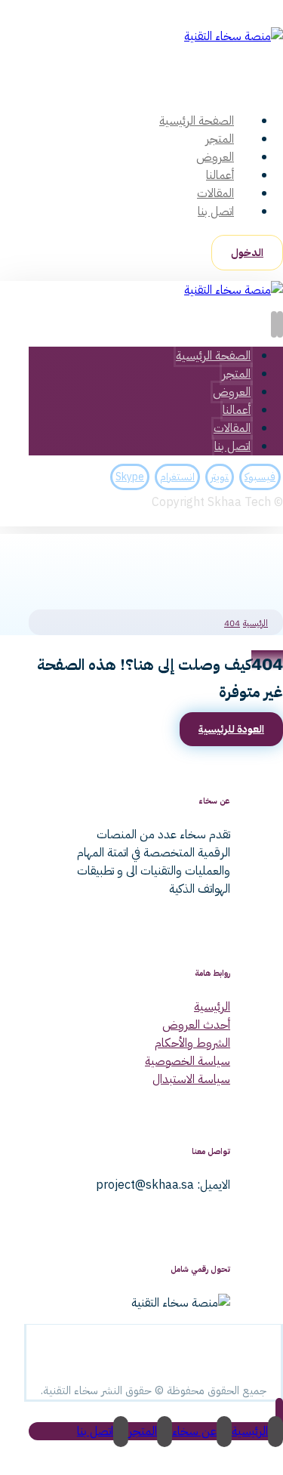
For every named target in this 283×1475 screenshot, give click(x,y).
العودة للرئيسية (231, 729)
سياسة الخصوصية (187, 1061)
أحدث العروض (196, 1025)
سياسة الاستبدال (191, 1079)
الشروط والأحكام (192, 1043)
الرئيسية (212, 1007)
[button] (280, 86)
